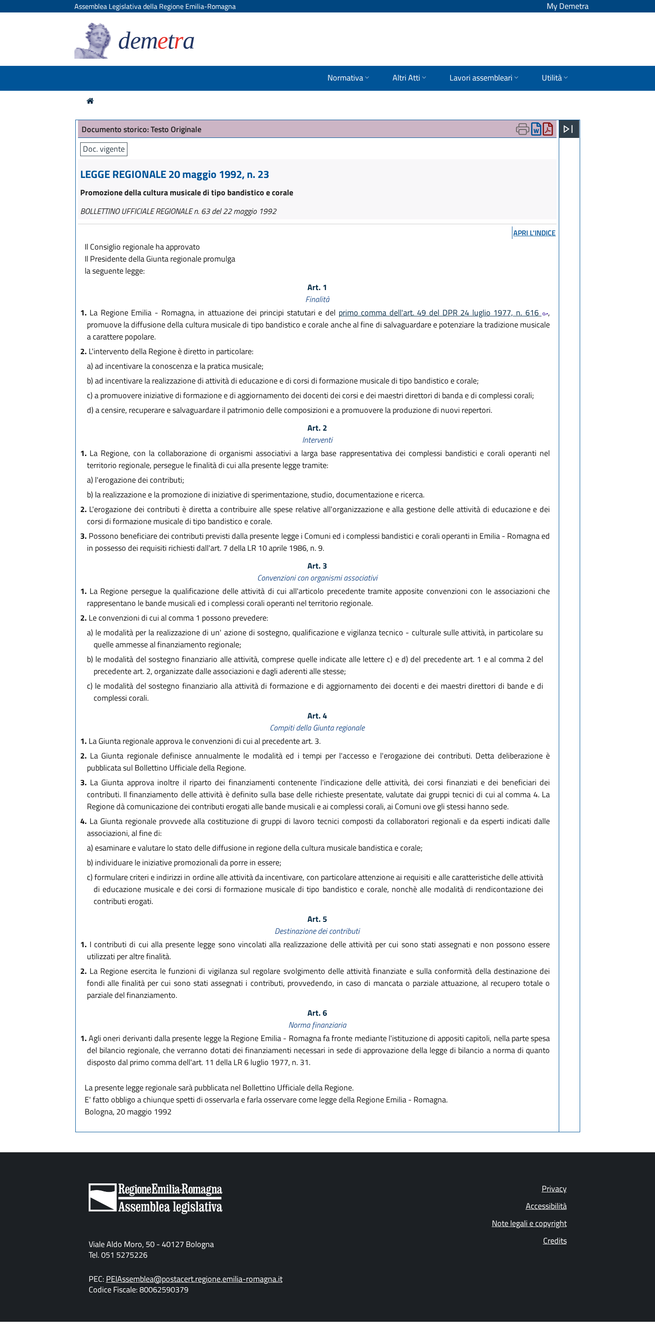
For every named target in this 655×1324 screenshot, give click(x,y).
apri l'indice (534, 232)
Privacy (554, 1189)
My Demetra (568, 6)
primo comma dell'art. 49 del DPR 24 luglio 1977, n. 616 (440, 313)
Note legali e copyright (529, 1223)
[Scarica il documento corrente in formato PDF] (548, 131)
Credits (555, 1241)
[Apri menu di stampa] (522, 129)
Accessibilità (546, 1206)
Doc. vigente (104, 149)
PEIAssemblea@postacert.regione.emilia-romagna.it (194, 1279)
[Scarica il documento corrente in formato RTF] (536, 131)
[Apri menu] (568, 129)
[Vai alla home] (90, 101)
